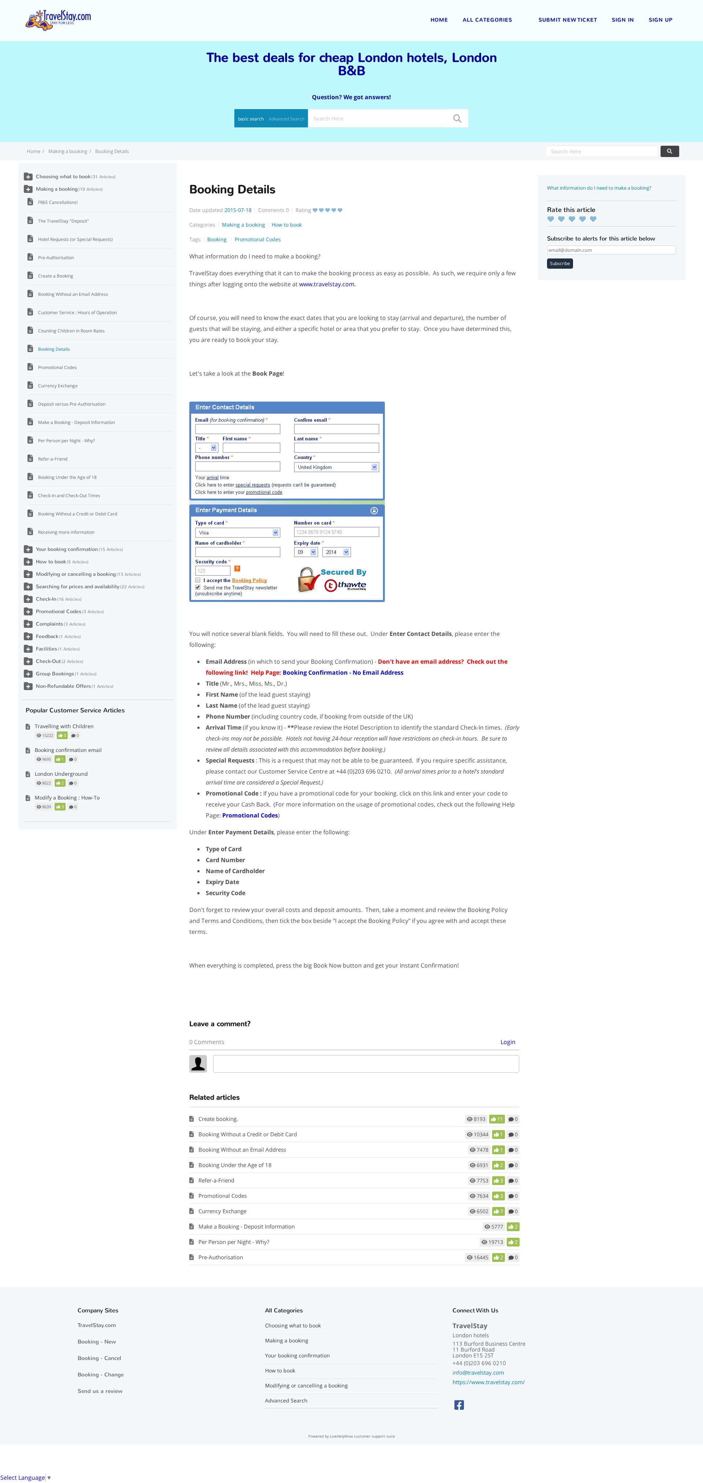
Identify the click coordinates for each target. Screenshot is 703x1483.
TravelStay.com (97, 1325)
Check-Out (48, 661)
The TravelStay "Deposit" (63, 221)
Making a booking (67, 151)
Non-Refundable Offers (63, 686)
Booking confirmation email (68, 749)
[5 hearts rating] (595, 219)
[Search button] (457, 118)
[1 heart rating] (552, 219)
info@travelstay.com (478, 1372)
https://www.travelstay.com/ (489, 1382)
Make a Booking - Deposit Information (246, 1226)
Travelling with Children (64, 726)
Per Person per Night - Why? (233, 1241)
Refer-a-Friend (216, 1180)
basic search (251, 119)
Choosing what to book (63, 176)
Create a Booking (55, 276)
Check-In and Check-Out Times (69, 495)
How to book (287, 224)
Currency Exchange (222, 1211)
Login (508, 1042)
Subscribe (560, 263)
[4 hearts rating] (584, 219)
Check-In (46, 599)
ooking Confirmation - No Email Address (343, 672)
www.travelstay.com (326, 284)
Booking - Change (101, 1374)
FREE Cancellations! (58, 202)
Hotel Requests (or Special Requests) (75, 239)
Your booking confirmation (67, 549)
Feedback (47, 636)
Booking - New (97, 1341)
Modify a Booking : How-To (67, 797)
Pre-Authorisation (220, 1257)
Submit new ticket (568, 19)
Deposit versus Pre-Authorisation (71, 404)
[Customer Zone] (58, 20)
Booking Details (54, 349)
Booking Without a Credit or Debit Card (247, 1134)
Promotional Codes (258, 239)
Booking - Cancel (99, 1358)
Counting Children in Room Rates (71, 331)
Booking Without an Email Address (242, 1149)
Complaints (49, 624)
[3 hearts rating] (574, 219)
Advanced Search (286, 119)
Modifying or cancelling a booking (76, 574)
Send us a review (100, 1391)
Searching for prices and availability (77, 586)
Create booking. (218, 1118)
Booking (217, 239)
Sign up (661, 19)
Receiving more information (66, 532)
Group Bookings (55, 673)
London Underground (61, 773)
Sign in (623, 19)
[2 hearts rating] (563, 219)
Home (439, 19)
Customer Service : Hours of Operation (77, 312)
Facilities (46, 648)
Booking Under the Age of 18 (235, 1165)
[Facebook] (459, 1404)
